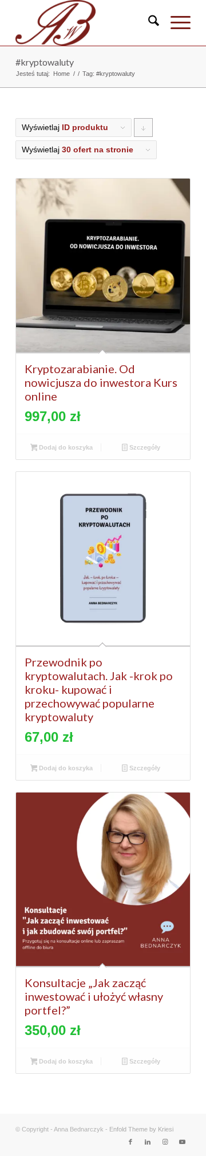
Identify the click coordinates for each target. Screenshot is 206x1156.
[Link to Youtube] (182, 1141)
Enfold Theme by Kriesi (141, 1129)
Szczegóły (144, 447)
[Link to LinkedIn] (147, 1141)
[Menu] (175, 23)
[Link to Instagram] (164, 1141)
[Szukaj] (148, 23)
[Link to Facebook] (130, 1141)
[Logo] (85, 23)
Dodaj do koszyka (65, 447)
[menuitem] (148, 23)
